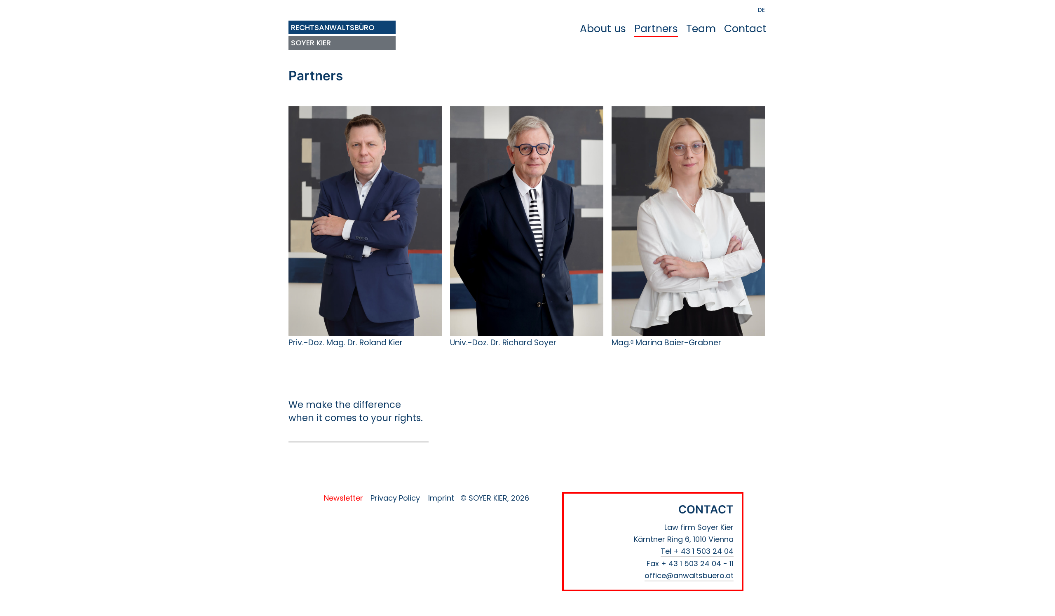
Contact (745, 28)
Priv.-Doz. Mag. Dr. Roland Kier (345, 342)
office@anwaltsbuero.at (689, 575)
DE (761, 10)
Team (701, 28)
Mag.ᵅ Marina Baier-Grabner (666, 342)
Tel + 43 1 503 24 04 (697, 551)
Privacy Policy (395, 498)
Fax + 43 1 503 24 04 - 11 (690, 563)
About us (603, 28)
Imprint (441, 498)
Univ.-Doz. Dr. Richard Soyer (503, 342)
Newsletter (343, 498)
